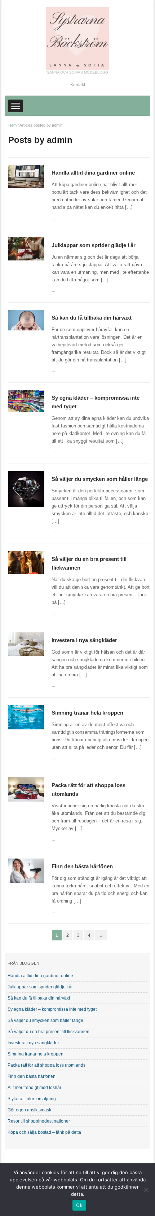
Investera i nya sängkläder (84, 640)
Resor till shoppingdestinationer (39, 1121)
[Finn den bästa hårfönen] (26, 870)
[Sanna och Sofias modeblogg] (77, 38)
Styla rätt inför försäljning (32, 1098)
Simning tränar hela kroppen (87, 713)
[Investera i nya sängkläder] (26, 644)
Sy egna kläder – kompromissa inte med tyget (52, 1009)
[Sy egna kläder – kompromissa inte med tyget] (26, 401)
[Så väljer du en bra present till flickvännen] (26, 563)
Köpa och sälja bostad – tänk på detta (44, 1132)
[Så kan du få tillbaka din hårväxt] (26, 320)
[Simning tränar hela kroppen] (26, 717)
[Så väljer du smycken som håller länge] (26, 489)
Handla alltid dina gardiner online (93, 173)
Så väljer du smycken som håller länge (100, 479)
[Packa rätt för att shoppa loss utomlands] (26, 789)
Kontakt (77, 84)
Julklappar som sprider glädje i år (94, 245)
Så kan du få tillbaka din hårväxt (92, 318)
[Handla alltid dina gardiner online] (26, 176)
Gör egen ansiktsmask (29, 1109)
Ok (79, 1205)
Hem (12, 125)
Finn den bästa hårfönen (82, 866)
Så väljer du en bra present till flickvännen (48, 1031)
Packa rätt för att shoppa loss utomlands (46, 1065)
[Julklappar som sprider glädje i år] (26, 249)
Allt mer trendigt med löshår (34, 1087)
